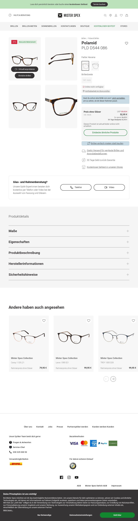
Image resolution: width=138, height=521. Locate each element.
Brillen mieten (29, 26)
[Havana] (85, 66)
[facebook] (61, 477)
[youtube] (76, 477)
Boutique (84, 26)
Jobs (50, 427)
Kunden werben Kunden (103, 427)
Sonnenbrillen (48, 26)
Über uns (28, 427)
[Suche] (105, 15)
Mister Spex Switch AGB (96, 486)
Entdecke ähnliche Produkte (105, 132)
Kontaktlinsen (68, 26)
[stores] (110, 15)
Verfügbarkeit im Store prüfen (97, 91)
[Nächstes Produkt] (113, 379)
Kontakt (40, 427)
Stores (123, 26)
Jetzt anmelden (118, 98)
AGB (79, 486)
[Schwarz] (95, 66)
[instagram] (69, 477)
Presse (60, 427)
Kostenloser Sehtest (104, 26)
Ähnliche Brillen (24, 76)
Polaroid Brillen (93, 38)
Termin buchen (99, 4)
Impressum (116, 486)
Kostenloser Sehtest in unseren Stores (105, 167)
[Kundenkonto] (116, 15)
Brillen (14, 26)
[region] (69, 346)
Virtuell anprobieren (26, 69)
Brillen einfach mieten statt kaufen (107, 143)
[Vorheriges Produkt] (106, 379)
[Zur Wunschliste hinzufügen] (126, 43)
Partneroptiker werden (77, 427)
